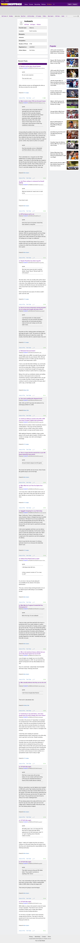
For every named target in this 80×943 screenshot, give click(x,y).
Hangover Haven (42, 560)
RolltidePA (25, 68)
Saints (62, 16)
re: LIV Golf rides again (25, 766)
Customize (75, 16)
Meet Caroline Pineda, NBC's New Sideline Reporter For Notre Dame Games (58, 164)
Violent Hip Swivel (41, 686)
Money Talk (26, 390)
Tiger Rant (23, 16)
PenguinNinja (41, 262)
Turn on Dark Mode (40, 940)
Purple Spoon (40, 184)
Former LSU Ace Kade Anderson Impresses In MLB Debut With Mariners (57, 92)
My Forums (4, 16)
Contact (44, 936)
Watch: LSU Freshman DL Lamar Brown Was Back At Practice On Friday (57, 103)
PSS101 (40, 400)
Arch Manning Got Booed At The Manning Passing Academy (57, 133)
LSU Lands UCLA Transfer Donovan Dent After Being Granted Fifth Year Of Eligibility (57, 73)
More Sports (50, 16)
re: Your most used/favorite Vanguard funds (30, 398)
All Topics (32, 24)
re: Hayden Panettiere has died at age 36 (29, 260)
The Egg (40, 903)
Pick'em (43, 4)
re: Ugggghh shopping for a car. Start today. (30, 511)
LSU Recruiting (30, 16)
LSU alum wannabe (42, 512)
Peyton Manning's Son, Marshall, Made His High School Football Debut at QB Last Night (58, 155)
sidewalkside (40, 717)
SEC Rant (57, 16)
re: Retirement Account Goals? (27, 350)
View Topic (28, 98)
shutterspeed (41, 489)
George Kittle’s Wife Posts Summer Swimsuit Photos (57, 112)
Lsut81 (40, 352)
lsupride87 (40, 863)
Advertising (37, 936)
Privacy (31, 936)
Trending (11, 16)
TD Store (49, 4)
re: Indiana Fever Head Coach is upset (29, 558)
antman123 (41, 456)
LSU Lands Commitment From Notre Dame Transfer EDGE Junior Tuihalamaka (57, 51)
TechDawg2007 (42, 608)
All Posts (26, 24)
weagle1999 (41, 422)
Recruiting (37, 4)
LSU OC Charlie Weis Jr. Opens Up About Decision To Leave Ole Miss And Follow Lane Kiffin (58, 83)
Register (7, 1)
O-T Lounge (38, 16)
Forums (31, 4)
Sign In (2, 1)
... (54, 4)
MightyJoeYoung (42, 102)
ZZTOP (39, 655)
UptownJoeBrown (41, 68)
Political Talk (26, 705)
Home (26, 4)
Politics (44, 16)
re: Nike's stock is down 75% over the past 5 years (32, 101)
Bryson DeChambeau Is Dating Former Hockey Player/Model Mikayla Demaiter (56, 124)
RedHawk (40, 768)
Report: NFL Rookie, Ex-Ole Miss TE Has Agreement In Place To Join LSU (57, 62)
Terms (49, 936)
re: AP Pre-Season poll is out (26, 214)
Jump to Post (22, 98)
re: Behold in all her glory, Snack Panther (30, 66)
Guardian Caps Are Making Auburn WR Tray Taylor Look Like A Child (58, 144)
